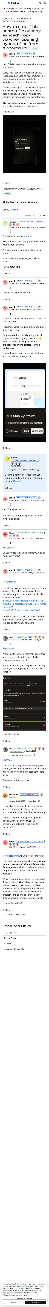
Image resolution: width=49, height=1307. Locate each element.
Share (6, 183)
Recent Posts (10, 938)
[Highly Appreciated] (17, 224)
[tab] (8, 202)
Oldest (13, 210)
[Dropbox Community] (13, 3)
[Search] (40, 3)
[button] (5, 55)
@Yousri (28, 236)
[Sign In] (45, 3)
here (21, 11)
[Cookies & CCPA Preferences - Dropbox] (24, 1293)
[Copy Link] (10, 60)
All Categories (10, 933)
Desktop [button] (7, 194)
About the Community (14, 949)
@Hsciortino (13, 855)
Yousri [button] (12, 54)
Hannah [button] (12, 222)
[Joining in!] (34, 54)
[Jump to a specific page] (44, 215)
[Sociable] (14, 224)
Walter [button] (14, 458)
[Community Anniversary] (36, 637)
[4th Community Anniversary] (10, 224)
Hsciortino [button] (14, 794)
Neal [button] (11, 637)
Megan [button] (12, 533)
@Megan (11, 581)
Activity (7, 943)
